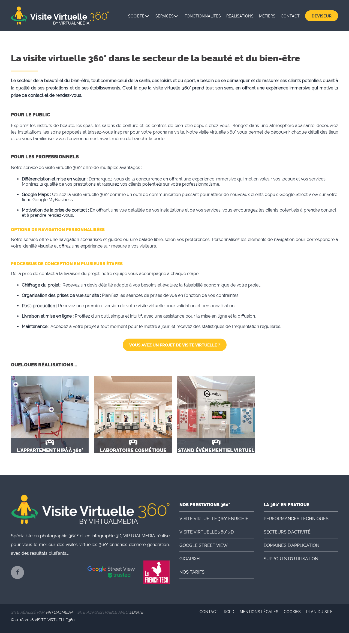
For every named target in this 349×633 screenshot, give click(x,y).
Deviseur (322, 16)
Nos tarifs (191, 572)
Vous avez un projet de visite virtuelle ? (174, 345)
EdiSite (136, 612)
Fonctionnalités (203, 16)
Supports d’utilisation (291, 558)
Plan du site (319, 612)
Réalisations (240, 16)
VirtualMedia (59, 612)
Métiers (267, 16)
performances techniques (296, 518)
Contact (290, 16)
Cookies (292, 612)
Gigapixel (190, 558)
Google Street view (203, 545)
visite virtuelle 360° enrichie (213, 518)
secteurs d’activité (287, 532)
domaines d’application (291, 545)
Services (164, 16)
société (136, 16)
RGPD (229, 612)
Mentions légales (259, 612)
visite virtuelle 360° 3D (206, 532)
